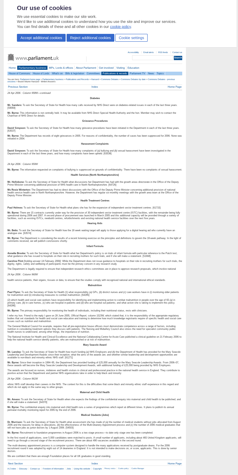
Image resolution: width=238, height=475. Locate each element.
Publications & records (115, 73)
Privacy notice (109, 468)
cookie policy (120, 27)
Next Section (15, 463)
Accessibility (133, 52)
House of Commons (19, 73)
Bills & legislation (74, 73)
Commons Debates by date (133, 79)
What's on (57, 73)
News (151, 73)
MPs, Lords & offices (61, 67)
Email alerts (148, 52)
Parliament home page (30, 79)
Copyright (97, 469)
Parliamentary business (32, 67)
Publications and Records (77, 79)
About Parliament (86, 67)
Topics (160, 73)
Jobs (69, 469)
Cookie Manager (137, 468)
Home (12, 67)
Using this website (82, 469)
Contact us (177, 52)
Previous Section (18, 86)
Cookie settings (131, 38)
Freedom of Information (53, 469)
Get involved (106, 67)
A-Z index (11, 469)
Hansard (95, 79)
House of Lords (41, 73)
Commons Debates (110, 79)
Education (133, 67)
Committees (93, 73)
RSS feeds (163, 52)
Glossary (23, 469)
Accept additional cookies (41, 38)
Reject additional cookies (90, 38)
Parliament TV (137, 73)
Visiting (120, 67)
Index (94, 86)
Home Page (175, 86)
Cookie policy (123, 468)
